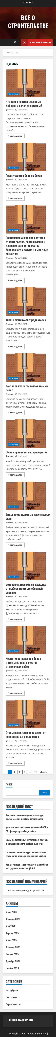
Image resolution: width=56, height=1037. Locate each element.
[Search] (15, 42)
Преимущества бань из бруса (28, 157)
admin (10, 110)
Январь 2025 (12, 954)
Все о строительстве (28, 21)
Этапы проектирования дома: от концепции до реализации (28, 714)
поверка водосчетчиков (21, 1019)
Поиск (9, 784)
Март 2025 (11, 940)
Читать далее (16, 135)
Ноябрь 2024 (12, 968)
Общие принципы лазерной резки (28, 433)
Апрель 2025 (12, 933)
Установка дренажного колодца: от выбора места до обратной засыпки (28, 566)
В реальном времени (40, 42)
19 (35, 772)
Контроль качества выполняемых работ (28, 367)
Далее (43, 772)
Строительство (13, 1004)
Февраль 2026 (13, 919)
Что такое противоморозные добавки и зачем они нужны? (28, 83)
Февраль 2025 (13, 947)
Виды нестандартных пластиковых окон (28, 496)
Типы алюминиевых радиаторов (28, 301)
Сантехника (11, 997)
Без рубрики (13, 94)
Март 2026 (11, 912)
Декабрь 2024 (13, 961)
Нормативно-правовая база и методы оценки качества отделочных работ (28, 640)
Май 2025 (11, 926)
